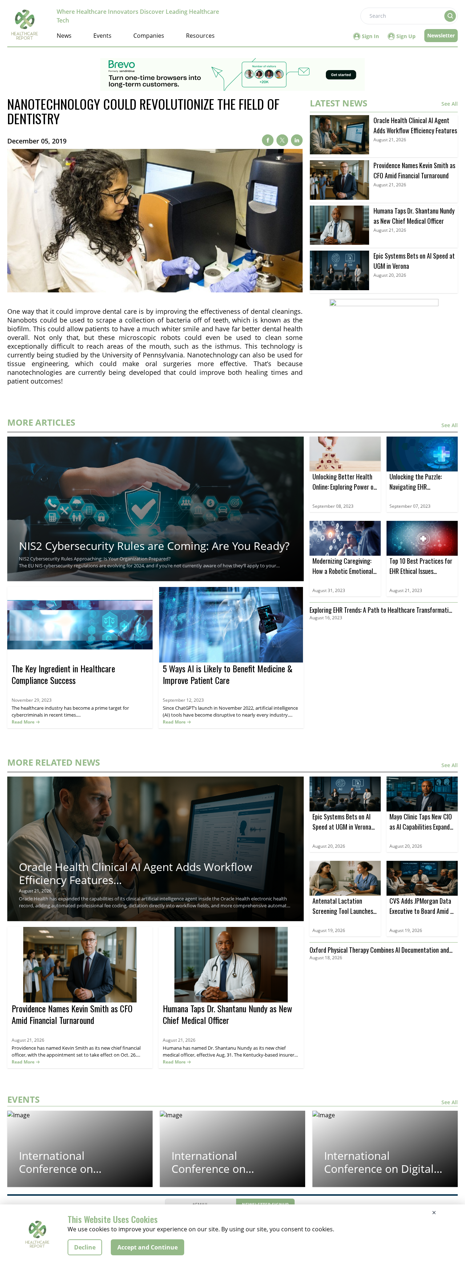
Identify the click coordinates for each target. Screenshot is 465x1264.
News (64, 36)
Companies (148, 36)
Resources (200, 36)
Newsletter (441, 35)
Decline (85, 1247)
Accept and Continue (147, 1247)
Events (102, 36)
